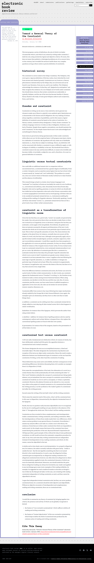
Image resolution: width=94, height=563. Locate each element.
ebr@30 (36, 2)
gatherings (70, 2)
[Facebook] (84, 550)
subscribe (89, 2)
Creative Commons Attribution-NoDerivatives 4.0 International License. (71, 558)
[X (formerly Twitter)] (87, 550)
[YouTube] (91, 550)
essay (27, 29)
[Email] (80, 550)
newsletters (80, 2)
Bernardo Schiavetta (33, 39)
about (42, 2)
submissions (50, 2)
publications (60, 2)
